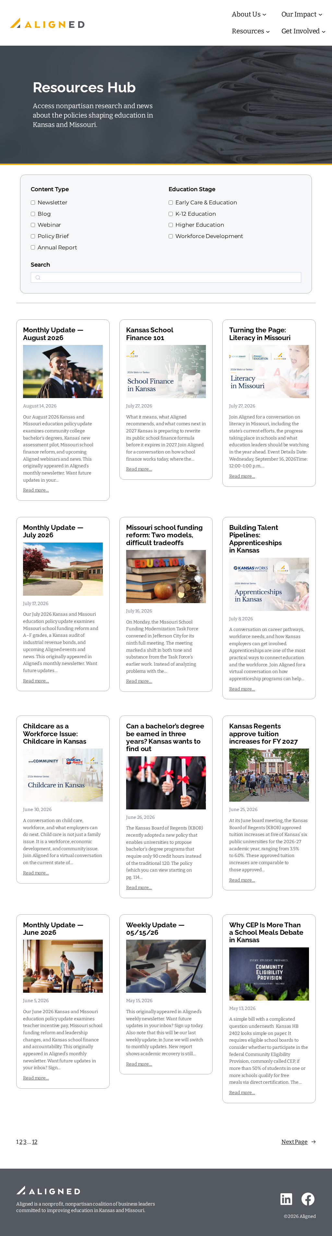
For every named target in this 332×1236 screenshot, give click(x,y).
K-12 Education (195, 213)
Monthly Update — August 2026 (53, 333)
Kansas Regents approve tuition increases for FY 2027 (263, 733)
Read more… (36, 490)
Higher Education (199, 224)
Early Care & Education (206, 202)
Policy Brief (53, 236)
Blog (44, 213)
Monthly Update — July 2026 (53, 531)
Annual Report (57, 247)
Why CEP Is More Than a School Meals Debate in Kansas (266, 932)
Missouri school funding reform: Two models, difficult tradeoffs (164, 535)
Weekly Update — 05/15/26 (155, 928)
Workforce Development (209, 236)
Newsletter (52, 202)
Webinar (49, 224)
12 (34, 1142)
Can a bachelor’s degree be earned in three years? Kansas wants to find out (165, 737)
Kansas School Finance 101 (149, 333)
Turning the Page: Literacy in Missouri (259, 333)
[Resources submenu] (268, 31)
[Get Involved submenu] (324, 31)
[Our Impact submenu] (320, 14)
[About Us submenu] (264, 14)
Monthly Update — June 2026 (53, 928)
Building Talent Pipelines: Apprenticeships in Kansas (255, 539)
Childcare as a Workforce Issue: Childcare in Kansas (54, 733)
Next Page (298, 1142)
